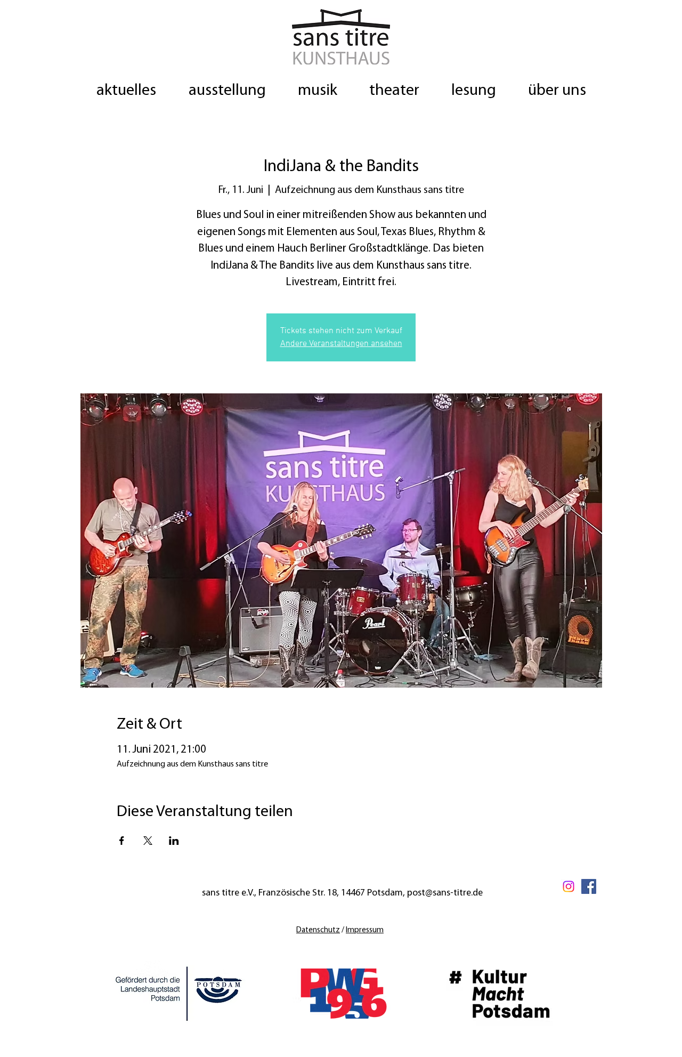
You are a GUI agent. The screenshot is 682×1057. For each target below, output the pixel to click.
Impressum (365, 930)
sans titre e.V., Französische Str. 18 (269, 893)
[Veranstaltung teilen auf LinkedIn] (174, 840)
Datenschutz (318, 930)
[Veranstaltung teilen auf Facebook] (122, 840)
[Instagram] (568, 886)
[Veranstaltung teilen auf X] (148, 840)
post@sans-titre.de (445, 893)
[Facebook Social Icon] (588, 886)
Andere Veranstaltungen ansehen (341, 343)
